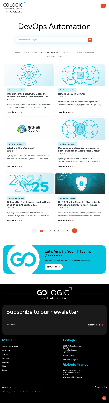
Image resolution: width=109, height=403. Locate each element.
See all (17, 52)
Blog (4, 366)
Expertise (6, 350)
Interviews (51, 57)
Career (4, 370)
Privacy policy (101, 387)
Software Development (85, 52)
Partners (5, 358)
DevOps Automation (49, 52)
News (60, 57)
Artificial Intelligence (30, 52)
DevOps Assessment (10, 346)
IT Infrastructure (67, 52)
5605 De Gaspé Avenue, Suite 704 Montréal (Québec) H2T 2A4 (72, 349)
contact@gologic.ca (70, 360)
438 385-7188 (68, 356)
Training (5, 354)
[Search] (90, 39)
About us (5, 362)
